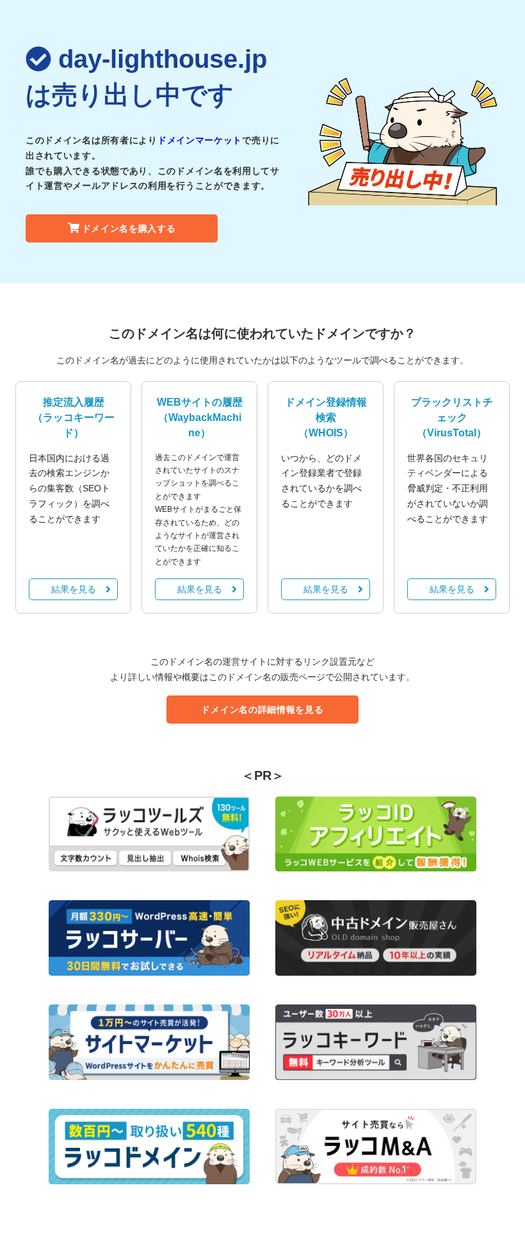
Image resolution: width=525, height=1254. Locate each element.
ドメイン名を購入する (129, 228)
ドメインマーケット (200, 140)
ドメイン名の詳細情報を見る (262, 709)
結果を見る (73, 589)
